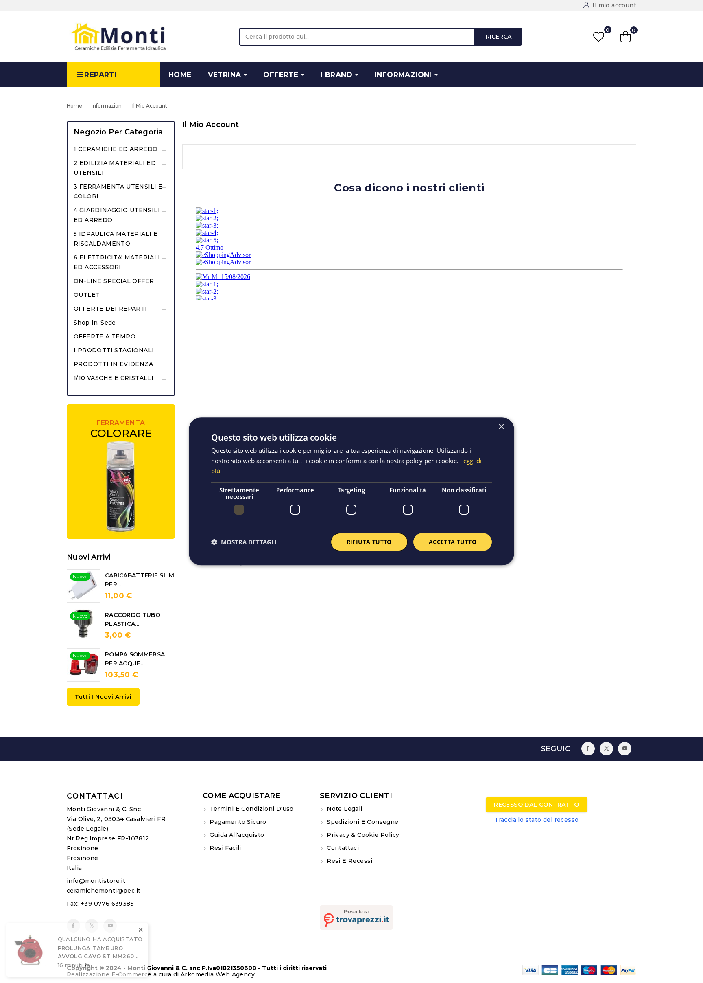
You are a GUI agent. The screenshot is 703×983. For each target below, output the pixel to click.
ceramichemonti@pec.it (103, 890)
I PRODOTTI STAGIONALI (114, 350)
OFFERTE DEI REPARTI (110, 308)
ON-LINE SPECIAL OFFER (114, 281)
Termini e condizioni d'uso (251, 808)
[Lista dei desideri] (598, 36)
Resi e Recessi (349, 861)
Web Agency (235, 974)
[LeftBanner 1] (121, 471)
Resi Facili (224, 847)
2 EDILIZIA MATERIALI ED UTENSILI (115, 167)
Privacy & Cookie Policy (362, 834)
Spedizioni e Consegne (362, 821)
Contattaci (95, 796)
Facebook (588, 748)
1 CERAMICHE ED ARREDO (115, 149)
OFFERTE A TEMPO (104, 336)
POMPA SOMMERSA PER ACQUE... (135, 659)
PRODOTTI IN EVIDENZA (113, 364)
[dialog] (351, 491)
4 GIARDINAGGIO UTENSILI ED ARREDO (117, 215)
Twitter (606, 748)
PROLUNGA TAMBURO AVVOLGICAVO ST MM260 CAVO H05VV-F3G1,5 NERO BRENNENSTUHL (96, 952)
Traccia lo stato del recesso (536, 819)
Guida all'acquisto (236, 834)
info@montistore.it (96, 880)
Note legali (343, 808)
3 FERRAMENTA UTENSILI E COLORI (118, 191)
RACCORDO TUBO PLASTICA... (132, 619)
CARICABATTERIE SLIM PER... (140, 580)
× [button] (501, 427)
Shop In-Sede (95, 322)
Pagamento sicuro (237, 821)
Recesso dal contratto (536, 804)
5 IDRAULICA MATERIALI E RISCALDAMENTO (115, 238)
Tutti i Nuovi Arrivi (103, 696)
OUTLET (87, 294)
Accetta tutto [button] (452, 542)
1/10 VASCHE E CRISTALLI (113, 378)
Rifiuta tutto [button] (369, 542)
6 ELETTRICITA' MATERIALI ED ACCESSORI (117, 262)
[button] (244, 542)
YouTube (624, 748)
